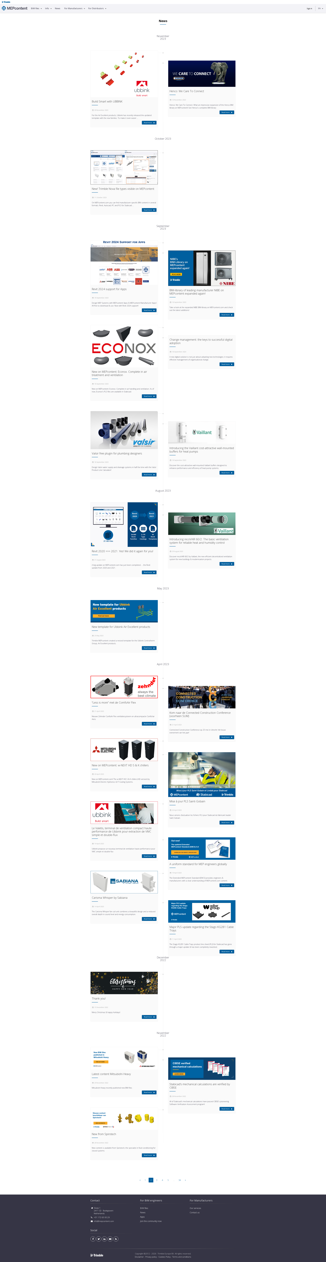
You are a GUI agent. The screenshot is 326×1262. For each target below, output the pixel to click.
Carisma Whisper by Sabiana (109, 897)
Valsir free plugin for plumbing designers (117, 453)
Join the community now (151, 1221)
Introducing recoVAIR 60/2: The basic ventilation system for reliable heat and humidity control (199, 540)
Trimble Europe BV (166, 1253)
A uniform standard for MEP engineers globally (198, 864)
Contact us (195, 1212)
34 (180, 1180)
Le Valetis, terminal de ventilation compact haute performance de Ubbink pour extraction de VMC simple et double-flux (122, 831)
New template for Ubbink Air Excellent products (121, 627)
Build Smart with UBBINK (107, 101)
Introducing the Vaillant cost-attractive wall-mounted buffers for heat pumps (201, 449)
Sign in (309, 8)
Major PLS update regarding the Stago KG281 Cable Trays (201, 928)
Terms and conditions (181, 1257)
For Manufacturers (73, 8)
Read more (148, 123)
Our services (195, 1208)
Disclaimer (139, 1257)
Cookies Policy (164, 1257)
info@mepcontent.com (104, 1221)
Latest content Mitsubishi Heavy (111, 1074)
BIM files (35, 8)
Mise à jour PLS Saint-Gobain (187, 801)
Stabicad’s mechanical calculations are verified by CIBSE (199, 1085)
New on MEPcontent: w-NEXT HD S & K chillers (120, 765)
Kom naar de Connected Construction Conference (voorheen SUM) (200, 714)
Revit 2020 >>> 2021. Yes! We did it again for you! (122, 551)
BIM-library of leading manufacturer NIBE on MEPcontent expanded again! (196, 291)
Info (47, 8)
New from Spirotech (104, 1134)
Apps (142, 1216)
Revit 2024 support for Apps (109, 289)
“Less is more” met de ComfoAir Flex (114, 702)
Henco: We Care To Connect (186, 91)
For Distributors (96, 8)
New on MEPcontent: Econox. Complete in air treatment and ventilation (119, 373)
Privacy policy (151, 1257)
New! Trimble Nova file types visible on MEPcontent (123, 189)
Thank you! (99, 998)
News (57, 8)
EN (319, 8)
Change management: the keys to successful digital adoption (201, 341)
